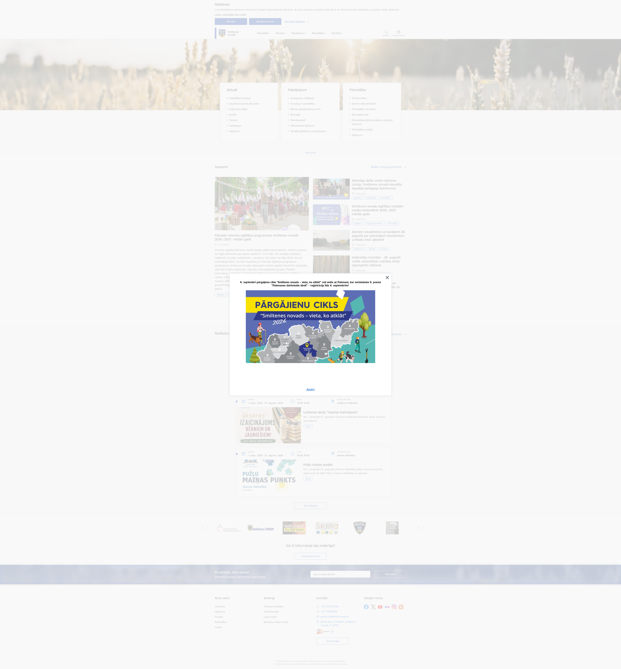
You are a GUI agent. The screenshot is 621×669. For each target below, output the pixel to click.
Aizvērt (310, 389)
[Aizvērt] (387, 277)
